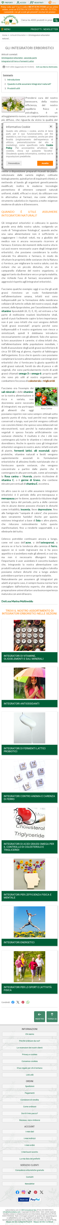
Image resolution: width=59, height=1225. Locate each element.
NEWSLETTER (50, 29)
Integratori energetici (19, 942)
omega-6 (36, 373)
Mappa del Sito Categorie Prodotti (19, 1222)
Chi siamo (29, 1034)
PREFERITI (9, 3)
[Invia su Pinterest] (22, 1002)
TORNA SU (52, 1019)
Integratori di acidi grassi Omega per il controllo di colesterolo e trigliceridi (29, 846)
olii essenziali (41, 450)
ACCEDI (23, 3)
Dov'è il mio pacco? (29, 1113)
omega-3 (24, 373)
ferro (54, 546)
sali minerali (8, 391)
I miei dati (29, 1131)
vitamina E (32, 483)
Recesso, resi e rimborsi (29, 1120)
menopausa (7, 498)
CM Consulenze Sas (28, 1210)
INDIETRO (39, 1019)
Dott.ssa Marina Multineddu (47, 67)
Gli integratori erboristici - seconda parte (19, 58)
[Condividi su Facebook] (12, 1002)
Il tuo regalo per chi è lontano (29, 1068)
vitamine (6, 311)
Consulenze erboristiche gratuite (29, 1170)
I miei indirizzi (30, 1138)
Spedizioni (29, 1086)
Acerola (27, 476)
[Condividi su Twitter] (17, 1002)
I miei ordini (30, 1145)
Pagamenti (30, 1093)
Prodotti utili (13, 88)
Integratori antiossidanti (21, 703)
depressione (45, 509)
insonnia (25, 509)
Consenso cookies (30, 1061)
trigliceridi (49, 380)
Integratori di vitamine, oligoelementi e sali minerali (24, 657)
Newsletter (30, 1184)
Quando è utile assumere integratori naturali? (29, 84)
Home (4, 35)
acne (28, 542)
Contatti (29, 1177)
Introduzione (13, 79)
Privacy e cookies (29, 1054)
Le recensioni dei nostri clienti (30, 1048)
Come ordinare (29, 1106)
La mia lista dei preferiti (29, 1159)
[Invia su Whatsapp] (27, 1002)
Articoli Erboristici (18, 35)
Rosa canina (11, 476)
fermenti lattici (23, 450)
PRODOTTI (36, 29)
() (54, 3)
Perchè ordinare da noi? (29, 1041)
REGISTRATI (38, 3)
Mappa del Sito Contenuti (43, 1222)
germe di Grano (30, 480)
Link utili (29, 1075)
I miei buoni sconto (29, 1152)
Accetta (45, 163)
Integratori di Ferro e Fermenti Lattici (17, 61)
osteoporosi (47, 542)
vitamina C (7, 480)
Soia (38, 520)
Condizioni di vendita (29, 1100)
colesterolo (34, 380)
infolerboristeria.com (12, 1212)
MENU (6, 29)
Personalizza (14, 163)
